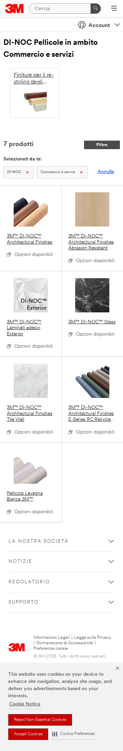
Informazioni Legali (51, 637)
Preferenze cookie (50, 648)
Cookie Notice (24, 704)
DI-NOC (14, 172)
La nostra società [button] (39, 541)
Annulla (106, 171)
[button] (73, 734)
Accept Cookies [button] (28, 734)
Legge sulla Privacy (92, 637)
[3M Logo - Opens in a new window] (14, 8)
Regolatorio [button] (29, 582)
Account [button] (99, 25)
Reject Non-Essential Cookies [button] (40, 720)
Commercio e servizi (58, 172)
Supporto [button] (24, 602)
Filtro (102, 145)
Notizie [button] (20, 561)
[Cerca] (96, 8)
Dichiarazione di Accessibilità (64, 643)
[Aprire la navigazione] (114, 9)
